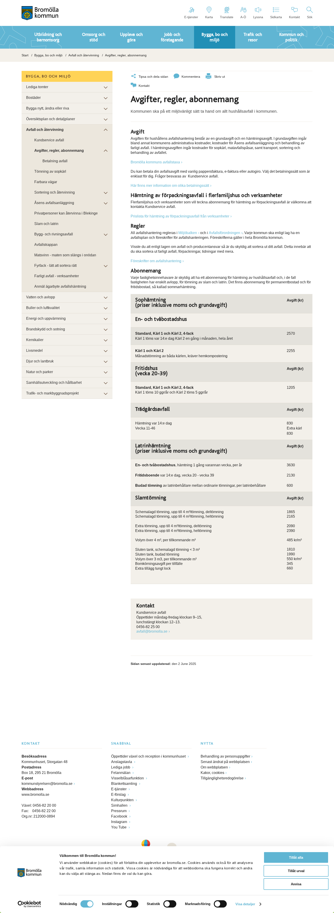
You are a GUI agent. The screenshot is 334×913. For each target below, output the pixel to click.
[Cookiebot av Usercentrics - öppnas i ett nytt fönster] (29, 904)
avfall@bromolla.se (151, 631)
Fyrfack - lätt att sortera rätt (55, 265)
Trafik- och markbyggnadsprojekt (52, 393)
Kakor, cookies (212, 773)
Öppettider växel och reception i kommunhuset (149, 756)
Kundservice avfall (49, 140)
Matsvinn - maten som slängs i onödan (65, 255)
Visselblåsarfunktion (128, 778)
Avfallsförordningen (224, 233)
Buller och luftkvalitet (43, 308)
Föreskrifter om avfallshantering (156, 261)
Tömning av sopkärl (50, 171)
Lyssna (258, 17)
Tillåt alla (296, 857)
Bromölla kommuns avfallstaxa (155, 162)
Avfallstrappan (45, 245)
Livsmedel (34, 350)
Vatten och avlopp (40, 297)
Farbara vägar (45, 182)
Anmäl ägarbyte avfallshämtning (60, 286)
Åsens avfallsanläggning (54, 203)
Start (25, 55)
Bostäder (33, 98)
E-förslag (119, 794)
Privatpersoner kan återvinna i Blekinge (66, 213)
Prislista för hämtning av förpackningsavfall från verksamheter (180, 216)
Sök (309, 17)
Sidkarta (276, 17)
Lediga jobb (121, 767)
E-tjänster (191, 17)
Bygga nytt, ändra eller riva (47, 108)
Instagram (119, 822)
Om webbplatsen (214, 767)
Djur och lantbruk (40, 361)
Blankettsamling (124, 784)
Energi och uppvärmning (46, 318)
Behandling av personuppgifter (225, 756)
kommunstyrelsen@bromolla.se (47, 784)
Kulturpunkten (123, 800)
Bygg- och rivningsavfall (53, 234)
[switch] (131, 904)
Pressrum (119, 811)
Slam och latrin (46, 224)
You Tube (119, 827)
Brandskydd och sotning (45, 329)
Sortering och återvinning (54, 192)
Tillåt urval (296, 871)
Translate (226, 17)
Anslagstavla (122, 762)
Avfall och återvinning (83, 55)
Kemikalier (34, 340)
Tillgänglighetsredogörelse (222, 778)
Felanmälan (121, 773)
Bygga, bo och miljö (48, 55)
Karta (209, 17)
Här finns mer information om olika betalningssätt (170, 185)
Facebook (119, 816)
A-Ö (243, 17)
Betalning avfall (54, 161)
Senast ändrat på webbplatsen (225, 762)
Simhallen (119, 805)
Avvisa (296, 884)
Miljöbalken (187, 233)
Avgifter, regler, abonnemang (59, 150)
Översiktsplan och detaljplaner (50, 119)
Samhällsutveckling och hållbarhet (54, 382)
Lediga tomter (37, 87)
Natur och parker (39, 372)
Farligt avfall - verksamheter (56, 276)
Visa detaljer (245, 904)
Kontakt (294, 17)
